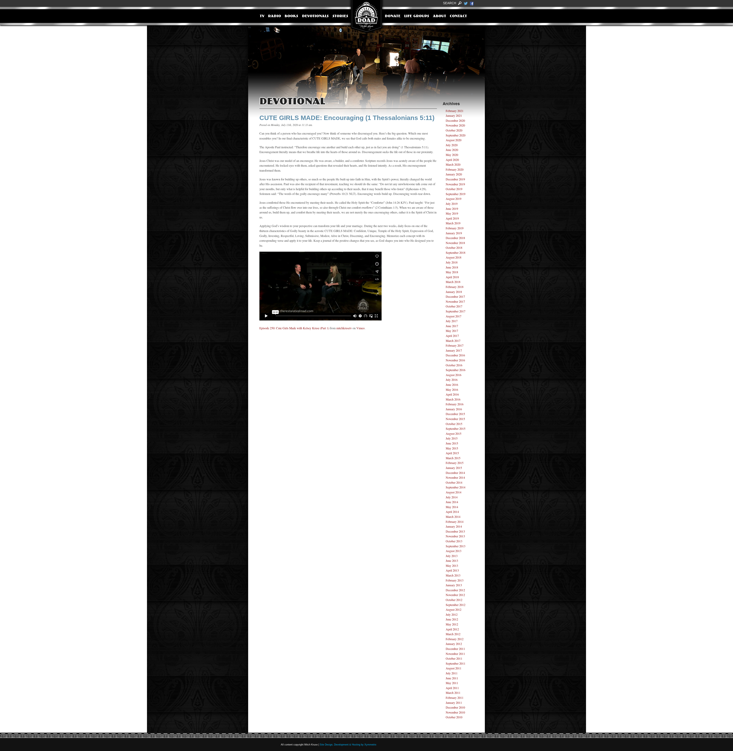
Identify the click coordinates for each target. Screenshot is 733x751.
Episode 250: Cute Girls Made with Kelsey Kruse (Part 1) (294, 328)
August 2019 (453, 199)
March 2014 (453, 517)
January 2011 (454, 703)
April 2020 (452, 160)
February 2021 (454, 111)
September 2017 (455, 311)
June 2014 (452, 502)
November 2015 (455, 419)
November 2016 (455, 360)
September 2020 (455, 135)
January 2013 (454, 585)
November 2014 (455, 477)
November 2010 (455, 712)
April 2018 (452, 277)
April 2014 (452, 512)
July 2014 (452, 497)
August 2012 (453, 609)
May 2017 (452, 331)
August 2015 (453, 433)
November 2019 (455, 184)
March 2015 (453, 458)
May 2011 (452, 683)
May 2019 (452, 213)
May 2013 (452, 566)
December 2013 (455, 531)
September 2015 (455, 429)
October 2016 (454, 365)
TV (262, 16)
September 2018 (455, 253)
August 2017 (453, 316)
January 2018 (454, 292)
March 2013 (453, 575)
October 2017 (454, 306)
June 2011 (452, 678)
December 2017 (455, 296)
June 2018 (452, 267)
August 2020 (453, 140)
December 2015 (455, 414)
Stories (340, 16)
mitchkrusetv (344, 328)
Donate (392, 16)
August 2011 (453, 668)
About (439, 16)
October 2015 (454, 424)
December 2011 (455, 649)
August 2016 (453, 375)
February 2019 (454, 228)
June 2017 (452, 326)
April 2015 (452, 453)
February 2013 (454, 580)
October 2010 (454, 717)
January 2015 (454, 468)
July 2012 (452, 614)
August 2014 (453, 492)
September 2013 (455, 546)
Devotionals (315, 16)
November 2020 (455, 125)
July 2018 (452, 262)
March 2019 (453, 223)
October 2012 (454, 600)
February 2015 (454, 463)
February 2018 (454, 287)
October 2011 (454, 658)
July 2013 (452, 556)
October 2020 (454, 130)
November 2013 (455, 536)
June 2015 (452, 443)
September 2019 (455, 194)
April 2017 (452, 336)
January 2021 (454, 116)
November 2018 (455, 243)
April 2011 (452, 688)
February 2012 (454, 639)
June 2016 (452, 385)
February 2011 (454, 698)
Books (291, 16)
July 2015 (452, 438)
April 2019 (452, 218)
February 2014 (454, 522)
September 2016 (455, 370)
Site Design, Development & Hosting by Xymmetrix (348, 744)
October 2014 (454, 482)
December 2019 (455, 179)
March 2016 (453, 399)
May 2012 (452, 624)
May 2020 (452, 155)
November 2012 (455, 595)
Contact (458, 16)
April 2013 (452, 570)
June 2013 (452, 561)
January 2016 (454, 409)
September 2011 (455, 663)
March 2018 (453, 282)
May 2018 (452, 272)
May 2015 (452, 448)
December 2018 (455, 238)
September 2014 (455, 487)
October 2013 (454, 541)
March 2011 (453, 693)
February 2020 (454, 169)
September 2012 (455, 605)
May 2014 (452, 507)
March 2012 (453, 634)
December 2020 (455, 120)
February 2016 (454, 404)
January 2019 (454, 233)
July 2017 (452, 321)
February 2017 (454, 345)
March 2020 (453, 164)
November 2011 (455, 654)
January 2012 (454, 644)
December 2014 (455, 473)
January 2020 (454, 174)
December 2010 (455, 707)
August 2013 (453, 551)
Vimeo (360, 328)
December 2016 (455, 355)
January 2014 (454, 526)
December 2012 (455, 590)
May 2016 (452, 390)
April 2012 (452, 629)
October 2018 (454, 248)
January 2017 (454, 350)
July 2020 (452, 145)
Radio (274, 16)
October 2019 (454, 189)
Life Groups (416, 16)
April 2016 (452, 394)
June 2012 (452, 619)
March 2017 (453, 341)
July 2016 (452, 380)
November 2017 (455, 301)
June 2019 (452, 209)
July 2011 (452, 673)
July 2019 (452, 204)
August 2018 (453, 257)
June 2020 (452, 150)
